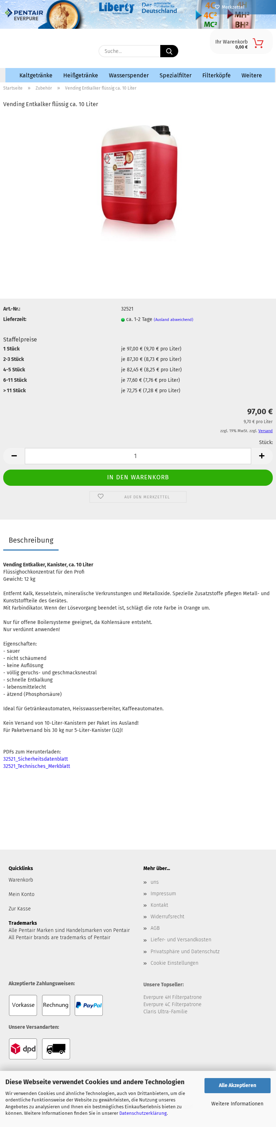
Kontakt (159, 905)
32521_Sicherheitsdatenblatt (35, 759)
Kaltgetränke (35, 75)
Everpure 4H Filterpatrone (172, 997)
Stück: (266, 442)
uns (155, 882)
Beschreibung (31, 540)
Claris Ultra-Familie (165, 1012)
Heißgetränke (80, 75)
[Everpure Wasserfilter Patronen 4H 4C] (48, 49)
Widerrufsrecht (167, 917)
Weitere (252, 75)
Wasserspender (129, 75)
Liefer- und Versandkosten (181, 940)
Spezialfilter (176, 75)
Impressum (163, 894)
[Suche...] (169, 51)
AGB (155, 928)
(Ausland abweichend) (173, 319)
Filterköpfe (216, 75)
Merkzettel (232, 7)
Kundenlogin (145, 7)
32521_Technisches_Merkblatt (36, 766)
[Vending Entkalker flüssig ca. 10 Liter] (138, 178)
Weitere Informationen (237, 1104)
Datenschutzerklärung (143, 1113)
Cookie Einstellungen (174, 963)
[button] (14, 456)
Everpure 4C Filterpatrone (172, 1004)
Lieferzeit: (14, 319)
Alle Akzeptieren (237, 1085)
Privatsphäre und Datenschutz (185, 952)
